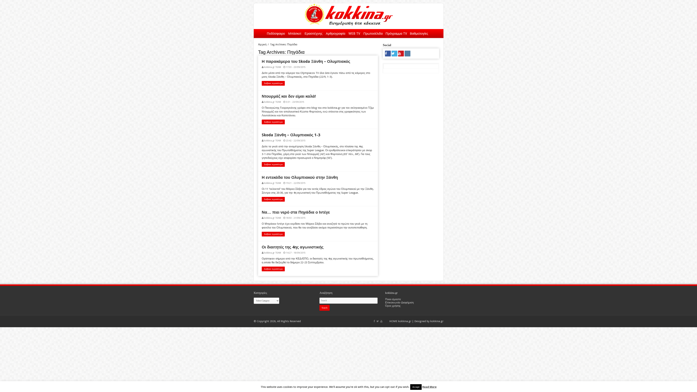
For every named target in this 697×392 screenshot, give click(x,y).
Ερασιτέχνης (314, 33)
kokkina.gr (404, 321)
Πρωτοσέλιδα (373, 33)
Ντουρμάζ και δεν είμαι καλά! (289, 96)
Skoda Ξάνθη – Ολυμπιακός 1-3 (291, 135)
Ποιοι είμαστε (393, 299)
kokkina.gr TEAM (272, 67)
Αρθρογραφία (335, 33)
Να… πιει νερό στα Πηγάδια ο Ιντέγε (296, 212)
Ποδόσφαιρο (276, 33)
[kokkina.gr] (349, 13)
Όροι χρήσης (393, 305)
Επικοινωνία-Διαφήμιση (399, 302)
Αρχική (260, 33)
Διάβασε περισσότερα (273, 83)
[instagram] (407, 53)
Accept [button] (415, 387)
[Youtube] (401, 53)
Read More (429, 387)
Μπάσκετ (294, 33)
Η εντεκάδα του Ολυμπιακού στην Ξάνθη (300, 177)
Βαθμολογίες (419, 33)
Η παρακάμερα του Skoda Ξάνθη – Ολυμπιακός (306, 61)
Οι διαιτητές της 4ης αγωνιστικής (292, 247)
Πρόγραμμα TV (396, 33)
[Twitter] (394, 53)
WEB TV (354, 33)
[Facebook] (388, 53)
